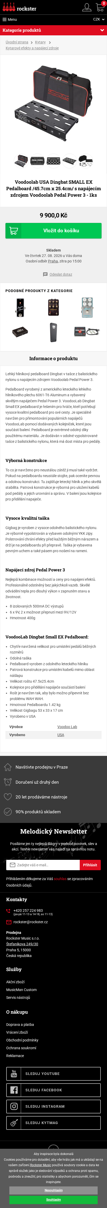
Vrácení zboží (17, 1032)
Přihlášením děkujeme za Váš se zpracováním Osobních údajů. (49, 882)
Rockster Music (40, 1165)
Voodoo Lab (67, 727)
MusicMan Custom (21, 990)
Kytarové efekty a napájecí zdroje (32, 48)
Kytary (40, 42)
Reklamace (15, 1056)
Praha (53, 261)
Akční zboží (15, 982)
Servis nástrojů (18, 997)
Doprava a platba (20, 1024)
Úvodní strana (17, 42)
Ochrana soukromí (21, 1048)
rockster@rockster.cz (31, 922)
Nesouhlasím (54, 1190)
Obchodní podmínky (22, 1040)
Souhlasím (53, 1200)
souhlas (60, 879)
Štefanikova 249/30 (22, 944)
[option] (53, 103)
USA (60, 735)
